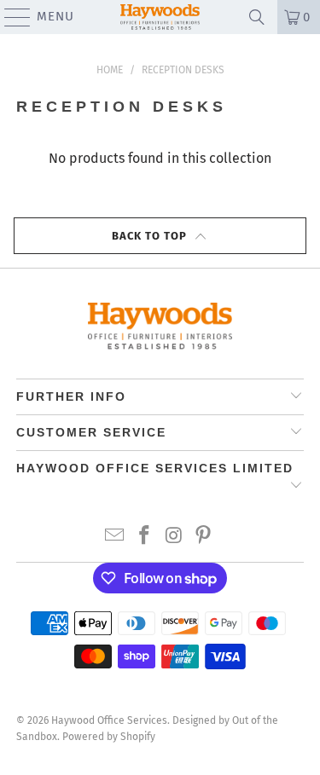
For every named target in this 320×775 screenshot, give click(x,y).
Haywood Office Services (109, 720)
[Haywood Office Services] (160, 17)
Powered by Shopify (108, 737)
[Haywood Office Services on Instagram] (174, 536)
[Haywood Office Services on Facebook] (144, 536)
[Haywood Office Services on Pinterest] (204, 536)
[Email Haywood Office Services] (115, 536)
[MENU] (9, 17)
